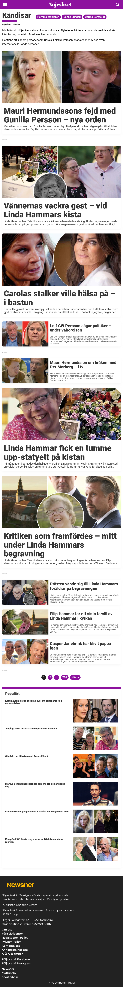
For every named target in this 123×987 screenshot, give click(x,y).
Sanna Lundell (72, 16)
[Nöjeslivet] (60, 5)
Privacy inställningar (61, 982)
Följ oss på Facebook (16, 959)
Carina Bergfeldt (95, 16)
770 (65, 677)
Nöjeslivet (6, 24)
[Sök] (117, 5)
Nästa (75, 677)
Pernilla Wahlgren (48, 16)
